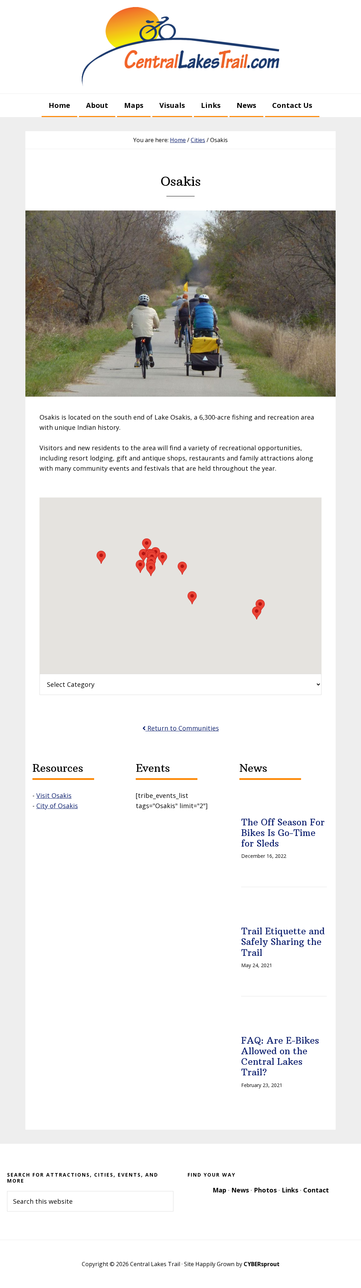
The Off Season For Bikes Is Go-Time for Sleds (283, 833)
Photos (265, 1190)
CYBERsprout (262, 1264)
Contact (316, 1190)
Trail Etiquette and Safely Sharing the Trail (283, 942)
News (240, 1190)
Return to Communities (182, 728)
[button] (162, 558)
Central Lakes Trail (180, 46)
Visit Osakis (54, 795)
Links (290, 1190)
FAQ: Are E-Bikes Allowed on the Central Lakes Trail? (280, 1056)
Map (219, 1190)
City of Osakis (57, 805)
